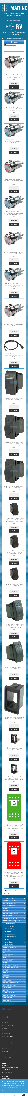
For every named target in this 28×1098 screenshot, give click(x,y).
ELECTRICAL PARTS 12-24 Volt (13, 38)
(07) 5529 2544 (8, 1073)
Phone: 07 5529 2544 (14, 20)
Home (4, 38)
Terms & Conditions (8, 1036)
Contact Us (6, 1048)
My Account (4, 1095)
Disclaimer (6, 1031)
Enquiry (21, 1094)
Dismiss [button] (3, 1091)
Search (14, 1095)
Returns (5, 1028)
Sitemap (6, 1051)
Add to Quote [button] (14, 83)
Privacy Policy (7, 1033)
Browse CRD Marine (14, 15)
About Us (6, 1022)
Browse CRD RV (14, 34)
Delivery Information (9, 1025)
